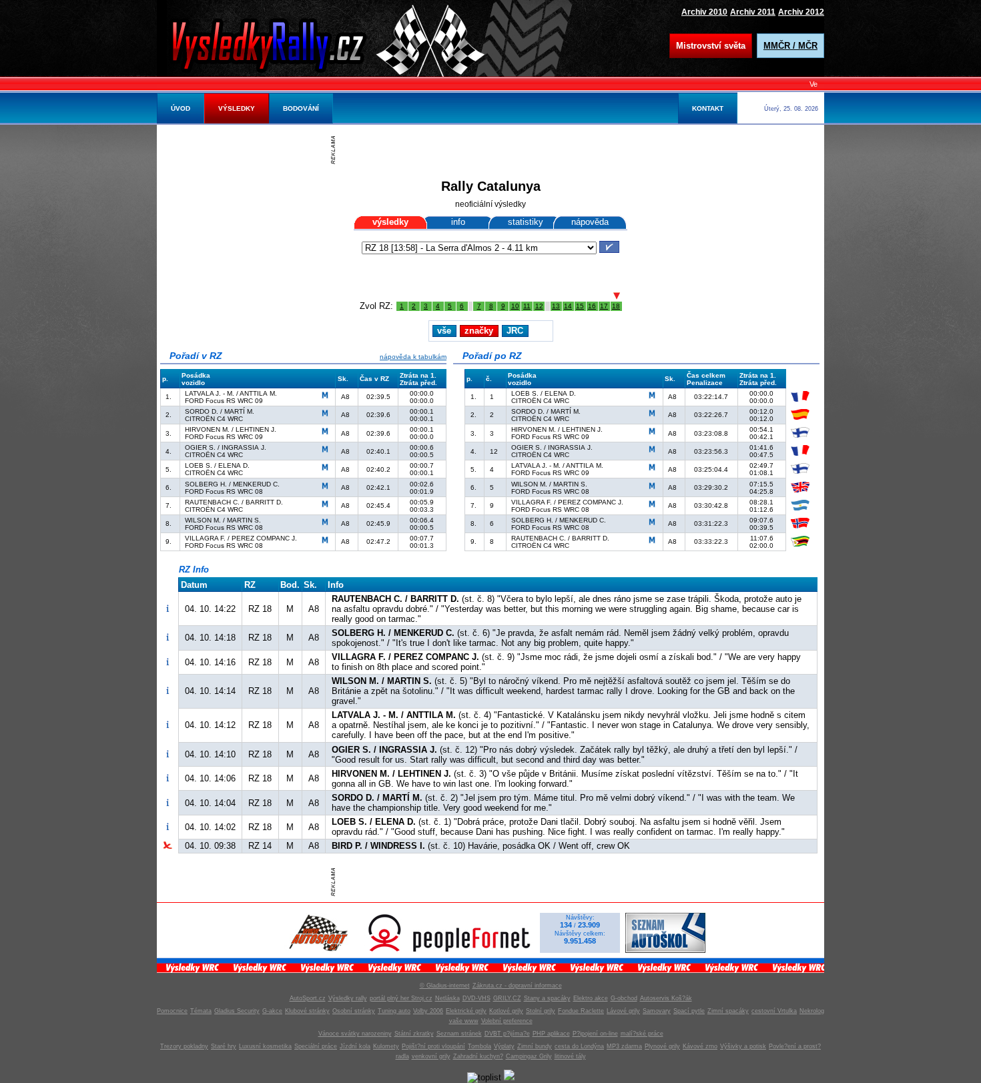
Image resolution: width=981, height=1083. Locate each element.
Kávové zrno (700, 1046)
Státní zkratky (414, 1033)
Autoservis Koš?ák (666, 998)
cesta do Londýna (579, 1046)
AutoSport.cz (308, 998)
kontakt (707, 108)
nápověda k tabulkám (413, 356)
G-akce (272, 1011)
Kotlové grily (506, 1011)
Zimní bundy (534, 1046)
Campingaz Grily (529, 1056)
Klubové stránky (307, 1011)
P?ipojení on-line (595, 1033)
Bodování (301, 108)
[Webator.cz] (509, 1077)
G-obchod (624, 998)
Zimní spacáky (728, 1011)
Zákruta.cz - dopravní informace (517, 985)
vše (444, 331)
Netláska (447, 998)
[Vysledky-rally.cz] (280, 43)
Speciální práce (315, 1046)
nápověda (590, 222)
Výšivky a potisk (743, 1046)
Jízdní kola (355, 1046)
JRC (515, 331)
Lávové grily (623, 1011)
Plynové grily (662, 1046)
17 (604, 306)
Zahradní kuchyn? (478, 1056)
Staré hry (223, 1046)
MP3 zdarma (624, 1046)
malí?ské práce (642, 1033)
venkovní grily (431, 1056)
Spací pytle (689, 1011)
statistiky (525, 222)
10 (515, 306)
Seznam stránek (459, 1033)
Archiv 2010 (704, 11)
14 (568, 306)
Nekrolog (811, 1011)
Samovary (657, 1011)
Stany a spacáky (547, 998)
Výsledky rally (347, 998)
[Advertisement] (494, 150)
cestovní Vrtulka (774, 1011)
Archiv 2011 (752, 11)
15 (580, 306)
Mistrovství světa (710, 46)
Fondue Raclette (581, 1011)
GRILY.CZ (507, 998)
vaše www (463, 1021)
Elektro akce (590, 998)
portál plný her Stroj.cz (401, 998)
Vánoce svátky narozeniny (355, 1033)
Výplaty (504, 1046)
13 (556, 306)
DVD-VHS (476, 998)
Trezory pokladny (184, 1046)
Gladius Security (237, 1011)
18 (616, 306)
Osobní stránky (353, 1011)
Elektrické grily (466, 1011)
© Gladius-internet (445, 985)
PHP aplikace (551, 1033)
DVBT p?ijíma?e (507, 1033)
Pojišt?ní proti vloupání (433, 1046)
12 (539, 306)
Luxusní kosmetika (265, 1046)
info (458, 222)
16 (592, 306)
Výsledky (236, 108)
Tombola (479, 1046)
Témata (201, 1011)
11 (527, 306)
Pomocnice (172, 1011)
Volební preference (507, 1021)
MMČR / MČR (790, 46)
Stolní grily (540, 1011)
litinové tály (570, 1056)
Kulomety (386, 1046)
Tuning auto (394, 1011)
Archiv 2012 (801, 11)
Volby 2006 (428, 1011)
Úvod (180, 108)
